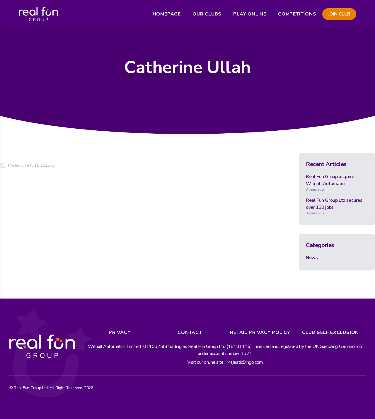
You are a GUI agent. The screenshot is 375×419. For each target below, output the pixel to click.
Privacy (120, 332)
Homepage (167, 14)
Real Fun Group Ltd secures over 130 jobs (334, 206)
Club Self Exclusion (330, 332)
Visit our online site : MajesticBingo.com (225, 362)
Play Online (249, 14)
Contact (190, 332)
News (312, 257)
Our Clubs (206, 14)
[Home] (38, 14)
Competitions (297, 14)
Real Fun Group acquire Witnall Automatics (330, 182)
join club (339, 14)
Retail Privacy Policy (260, 332)
